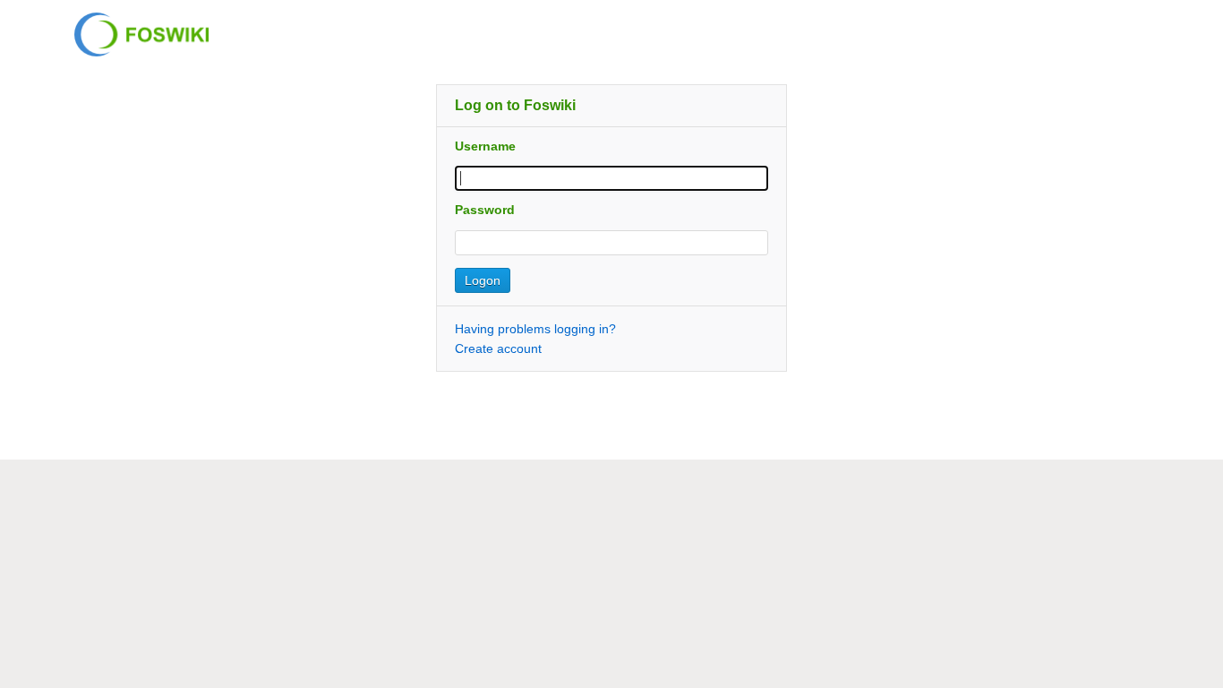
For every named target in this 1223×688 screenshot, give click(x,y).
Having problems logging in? (535, 329)
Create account (498, 348)
